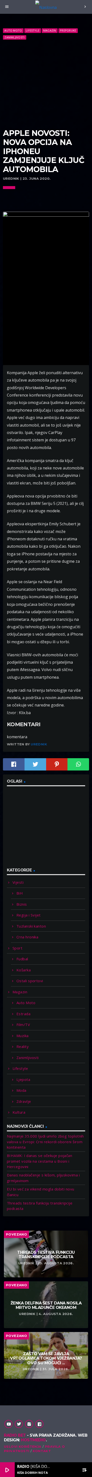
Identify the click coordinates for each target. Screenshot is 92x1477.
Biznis (21, 904)
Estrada (23, 1013)
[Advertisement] (46, 84)
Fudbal (22, 958)
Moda (21, 1090)
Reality (22, 1046)
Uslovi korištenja (22, 1446)
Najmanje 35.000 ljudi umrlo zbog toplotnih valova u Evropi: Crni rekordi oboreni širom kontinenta (45, 1142)
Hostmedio (33, 1440)
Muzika (22, 1035)
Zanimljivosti (14, 37)
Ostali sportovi (29, 980)
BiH (19, 893)
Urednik (39, 744)
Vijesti (18, 882)
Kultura (19, 1112)
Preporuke (68, 30)
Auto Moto (13, 30)
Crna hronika (27, 936)
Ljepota (23, 1079)
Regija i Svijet (28, 915)
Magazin (49, 30)
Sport (17, 948)
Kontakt (42, 1451)
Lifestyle (32, 30)
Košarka (23, 969)
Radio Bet (15, 1435)
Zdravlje (23, 1101)
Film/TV (23, 1024)
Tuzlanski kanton (31, 926)
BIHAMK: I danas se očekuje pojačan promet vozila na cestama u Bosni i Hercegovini (39, 1161)
